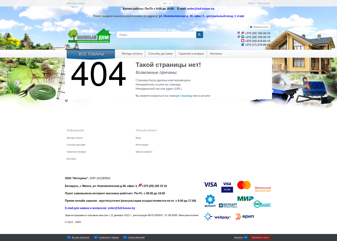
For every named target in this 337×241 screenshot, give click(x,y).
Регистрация (264, 3)
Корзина (238, 237)
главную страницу (180, 96)
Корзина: (260, 26)
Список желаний (136, 237)
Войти (252, 3)
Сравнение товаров (109, 237)
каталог (205, 96)
